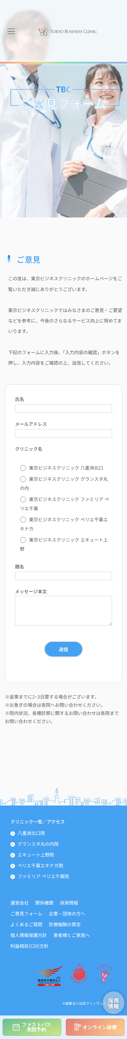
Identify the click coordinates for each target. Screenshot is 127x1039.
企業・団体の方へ (67, 913)
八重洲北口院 (31, 833)
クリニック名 (28, 448)
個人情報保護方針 (28, 935)
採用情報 (69, 902)
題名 (19, 566)
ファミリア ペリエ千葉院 (43, 876)
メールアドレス (31, 424)
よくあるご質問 (26, 924)
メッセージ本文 (31, 591)
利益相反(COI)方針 (29, 946)
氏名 (19, 399)
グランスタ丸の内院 (38, 843)
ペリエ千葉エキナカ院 (40, 865)
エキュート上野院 (36, 854)
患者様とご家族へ (71, 935)
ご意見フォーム (26, 913)
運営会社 (19, 902)
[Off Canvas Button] (11, 31)
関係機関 (44, 902)
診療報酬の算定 (65, 924)
